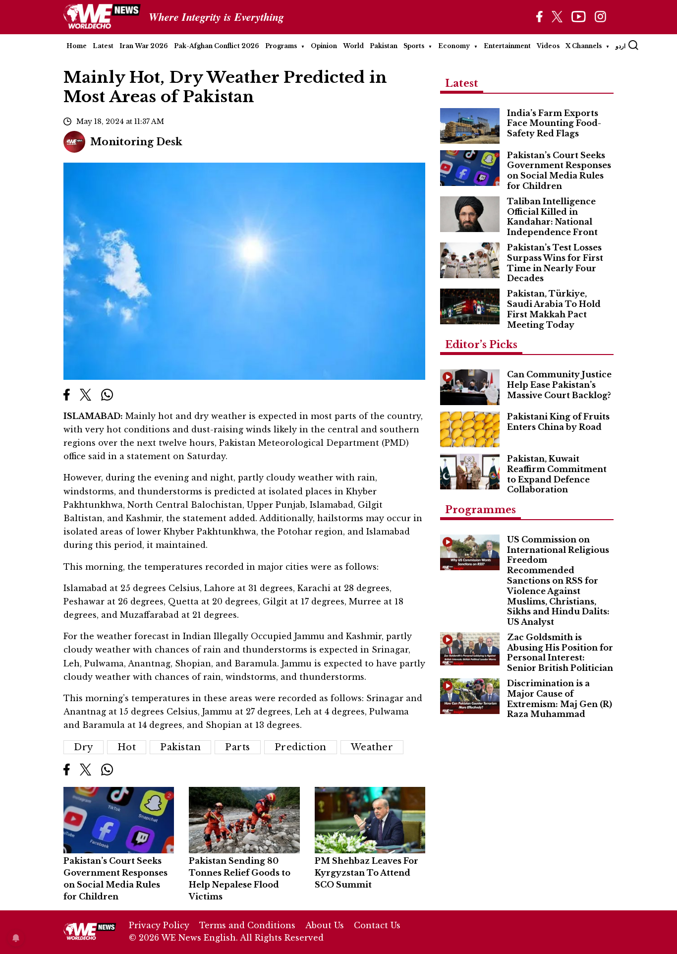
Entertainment (507, 46)
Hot (126, 747)
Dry (83, 747)
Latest (103, 46)
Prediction (301, 747)
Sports (413, 46)
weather (372, 747)
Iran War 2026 (143, 46)
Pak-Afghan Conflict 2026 (216, 46)
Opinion (324, 46)
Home (76, 46)
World (353, 46)
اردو (620, 46)
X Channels (583, 46)
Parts (237, 747)
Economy (454, 46)
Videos (548, 46)
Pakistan (383, 46)
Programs (281, 46)
